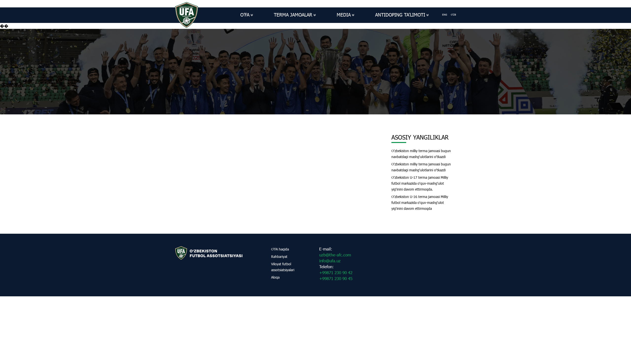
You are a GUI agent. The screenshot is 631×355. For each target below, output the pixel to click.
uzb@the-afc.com (335, 254)
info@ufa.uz (330, 260)
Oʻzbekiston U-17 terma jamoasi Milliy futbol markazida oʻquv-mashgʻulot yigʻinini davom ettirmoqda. (419, 183)
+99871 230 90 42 (335, 272)
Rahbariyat (279, 256)
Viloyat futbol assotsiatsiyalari (282, 267)
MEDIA (344, 15)
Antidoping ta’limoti (400, 15)
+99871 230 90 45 (335, 278)
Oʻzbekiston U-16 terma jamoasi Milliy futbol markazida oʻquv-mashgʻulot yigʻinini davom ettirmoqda (419, 203)
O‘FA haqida (280, 249)
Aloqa (275, 277)
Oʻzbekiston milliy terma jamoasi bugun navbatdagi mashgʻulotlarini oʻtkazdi (421, 154)
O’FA (244, 15)
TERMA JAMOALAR (293, 15)
